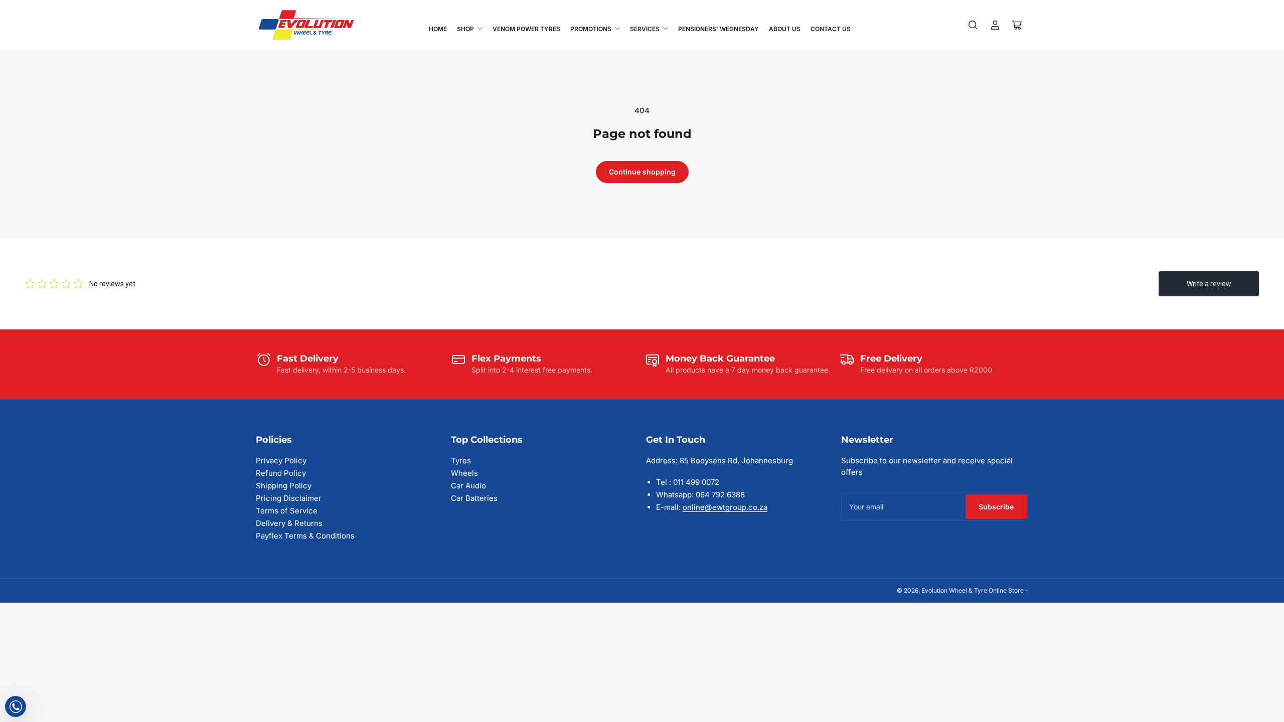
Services (645, 29)
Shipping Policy (283, 485)
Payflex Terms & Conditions (305, 535)
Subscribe (996, 506)
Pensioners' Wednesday (718, 29)
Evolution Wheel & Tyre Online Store (973, 590)
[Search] (973, 25)
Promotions (590, 29)
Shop (465, 29)
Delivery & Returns (289, 523)
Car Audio (468, 485)
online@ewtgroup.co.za (725, 507)
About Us (784, 29)
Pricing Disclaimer (289, 498)
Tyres (461, 460)
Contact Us (831, 29)
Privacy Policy (281, 460)
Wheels (464, 473)
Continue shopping (642, 171)
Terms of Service (286, 510)
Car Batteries (474, 498)
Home (438, 29)
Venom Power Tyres (526, 29)
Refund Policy (281, 473)
